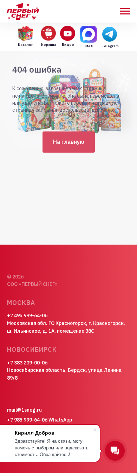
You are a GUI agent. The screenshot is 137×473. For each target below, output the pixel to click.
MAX (89, 46)
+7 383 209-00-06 (27, 363)
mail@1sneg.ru (24, 410)
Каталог (25, 44)
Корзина (48, 44)
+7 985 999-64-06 (27, 420)
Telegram (110, 46)
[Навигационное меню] (125, 11)
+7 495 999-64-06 (27, 315)
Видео (68, 44)
